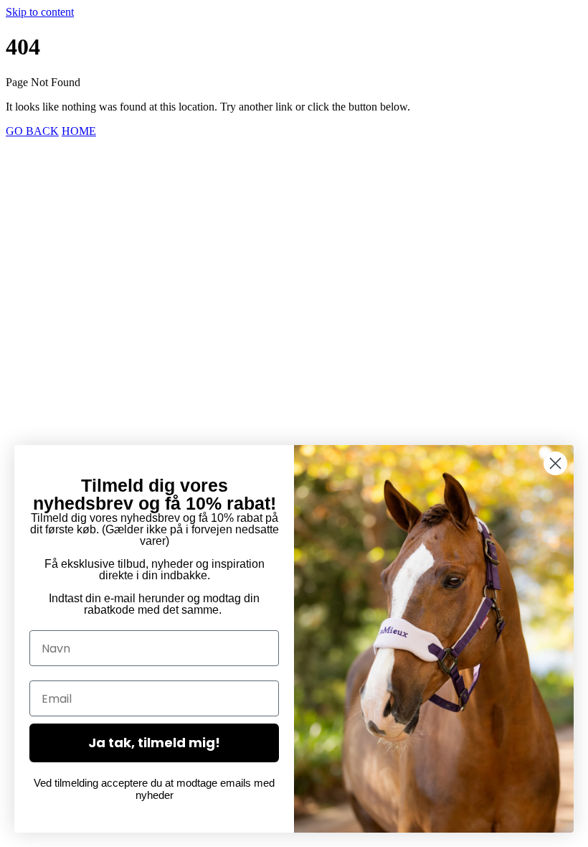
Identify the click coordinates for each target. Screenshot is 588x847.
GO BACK (32, 131)
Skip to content (40, 12)
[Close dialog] (555, 463)
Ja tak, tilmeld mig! (154, 743)
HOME (79, 131)
